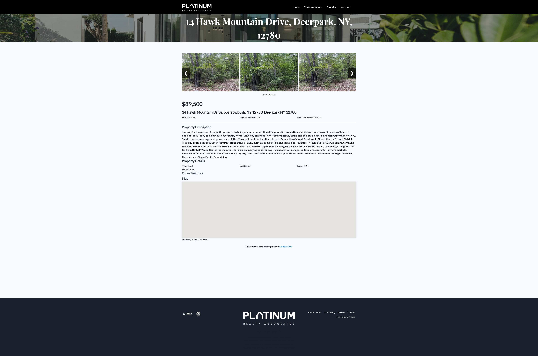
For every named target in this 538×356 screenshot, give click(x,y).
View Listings (330, 312)
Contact (346, 7)
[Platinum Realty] (197, 8)
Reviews (341, 312)
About (319, 312)
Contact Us (285, 246)
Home (296, 7)
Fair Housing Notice (346, 317)
